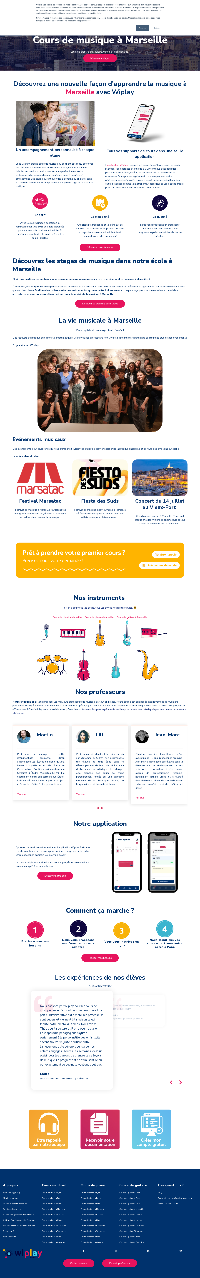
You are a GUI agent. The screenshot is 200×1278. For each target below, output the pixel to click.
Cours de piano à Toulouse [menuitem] (93, 1231)
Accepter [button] (142, 28)
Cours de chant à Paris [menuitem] (52, 1198)
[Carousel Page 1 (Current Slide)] (98, 808)
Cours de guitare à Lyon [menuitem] (129, 1192)
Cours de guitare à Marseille (132, 617)
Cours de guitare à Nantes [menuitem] (130, 1220)
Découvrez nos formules (100, 247)
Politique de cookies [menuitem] (12, 1209)
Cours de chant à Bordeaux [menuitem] (54, 1225)
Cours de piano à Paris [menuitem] (91, 1198)
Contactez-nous (78, 1263)
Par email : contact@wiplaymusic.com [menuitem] (175, 1198)
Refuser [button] (156, 28)
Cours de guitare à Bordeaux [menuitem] (131, 1225)
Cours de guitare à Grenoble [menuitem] (131, 1242)
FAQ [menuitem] (160, 1192)
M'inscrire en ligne (100, 58)
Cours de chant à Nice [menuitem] (51, 1236)
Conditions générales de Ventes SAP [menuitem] (19, 1215)
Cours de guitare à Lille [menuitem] (129, 1203)
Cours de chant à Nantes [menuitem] (52, 1220)
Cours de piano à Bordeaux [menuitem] (93, 1225)
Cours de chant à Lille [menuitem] (51, 1203)
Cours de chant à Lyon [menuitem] (51, 1192)
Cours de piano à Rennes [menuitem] (92, 1215)
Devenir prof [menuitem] (8, 1231)
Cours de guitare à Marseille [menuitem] (131, 1209)
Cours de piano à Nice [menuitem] (90, 1236)
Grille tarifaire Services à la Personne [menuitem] (19, 1220)
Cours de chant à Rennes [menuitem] (53, 1215)
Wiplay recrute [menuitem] (9, 1236)
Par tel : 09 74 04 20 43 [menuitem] (168, 1203)
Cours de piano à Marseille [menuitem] (92, 1209)
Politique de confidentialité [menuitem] (15, 1203)
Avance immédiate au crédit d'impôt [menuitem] (19, 1225)
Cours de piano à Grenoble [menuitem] (92, 1242)
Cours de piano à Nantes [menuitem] (91, 1220)
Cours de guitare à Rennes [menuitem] (130, 1215)
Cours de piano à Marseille (99, 617)
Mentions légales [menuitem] (10, 1198)
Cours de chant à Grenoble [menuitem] (53, 1242)
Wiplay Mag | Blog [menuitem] (11, 1192)
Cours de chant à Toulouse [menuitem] (53, 1231)
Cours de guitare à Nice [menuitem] (129, 1236)
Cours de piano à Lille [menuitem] (90, 1203)
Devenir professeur (119, 1263)
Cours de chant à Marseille (67, 617)
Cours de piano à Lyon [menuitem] (90, 1192)
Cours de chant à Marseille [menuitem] (53, 1209)
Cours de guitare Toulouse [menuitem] (131, 1231)
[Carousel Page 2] (102, 808)
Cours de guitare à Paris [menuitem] (129, 1198)
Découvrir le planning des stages (100, 303)
